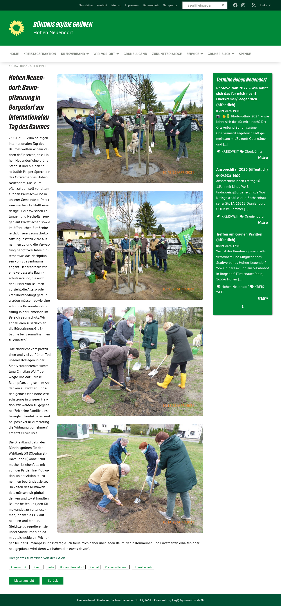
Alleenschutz (19, 567)
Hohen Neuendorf (72, 567)
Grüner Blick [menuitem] (219, 53)
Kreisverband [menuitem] (73, 53)
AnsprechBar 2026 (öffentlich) (242, 169)
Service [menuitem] (193, 53)
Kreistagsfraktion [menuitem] (39, 53)
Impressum (132, 5)
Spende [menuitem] (245, 53)
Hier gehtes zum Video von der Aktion (37, 558)
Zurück (53, 580)
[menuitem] (86, 5)
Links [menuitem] (263, 5)
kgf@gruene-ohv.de (187, 600)
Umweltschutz (143, 567)
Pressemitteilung (116, 567)
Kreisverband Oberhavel (27, 66)
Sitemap (116, 5)
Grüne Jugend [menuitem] (135, 53)
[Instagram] (243, 5)
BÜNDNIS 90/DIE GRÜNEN (62, 24)
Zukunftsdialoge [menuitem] (167, 53)
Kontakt (102, 5)
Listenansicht (24, 580)
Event (37, 567)
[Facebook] (235, 5)
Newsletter (86, 5)
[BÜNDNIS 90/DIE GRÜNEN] (17, 28)
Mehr (261, 158)
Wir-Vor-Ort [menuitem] (104, 53)
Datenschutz (151, 5)
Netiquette (170, 5)
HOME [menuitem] (14, 53)
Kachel (94, 567)
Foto (51, 567)
